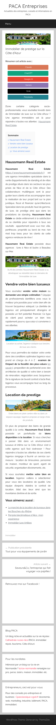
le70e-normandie (28, 668)
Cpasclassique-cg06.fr (27, 697)
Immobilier (10, 535)
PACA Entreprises (28, 6)
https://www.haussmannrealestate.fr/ (25, 172)
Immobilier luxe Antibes (20, 522)
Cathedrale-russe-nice (17, 640)
